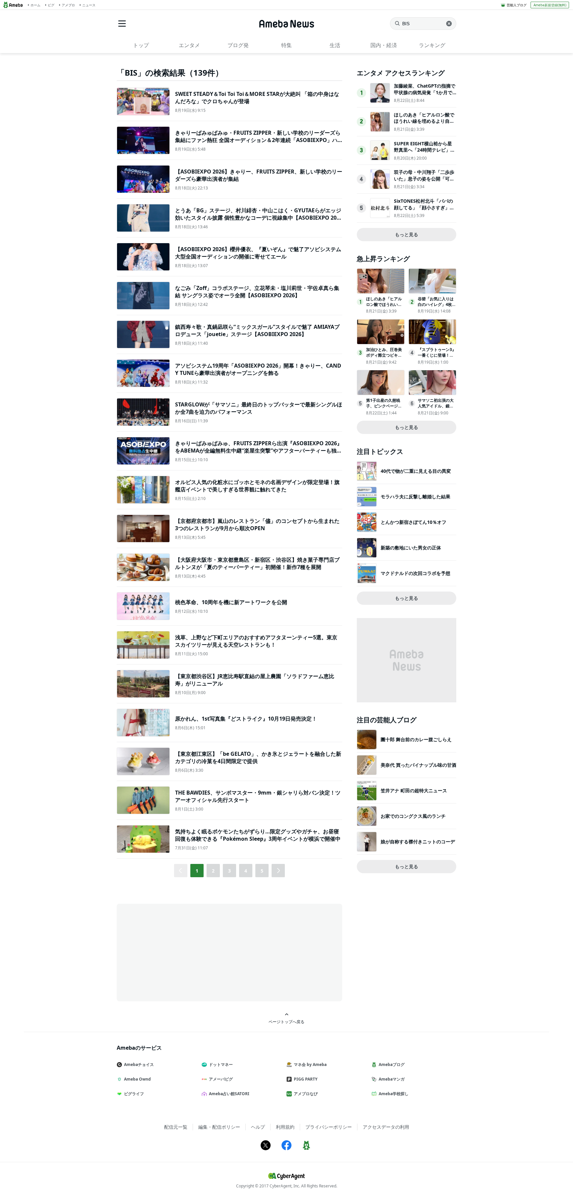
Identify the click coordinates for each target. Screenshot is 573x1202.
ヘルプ (258, 1127)
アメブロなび (306, 1093)
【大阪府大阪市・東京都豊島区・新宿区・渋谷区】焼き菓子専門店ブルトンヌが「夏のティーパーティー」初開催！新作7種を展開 (257, 563)
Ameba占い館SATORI (229, 1093)
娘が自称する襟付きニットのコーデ (418, 841)
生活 (335, 45)
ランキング (432, 45)
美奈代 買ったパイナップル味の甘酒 (418, 765)
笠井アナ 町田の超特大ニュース (414, 790)
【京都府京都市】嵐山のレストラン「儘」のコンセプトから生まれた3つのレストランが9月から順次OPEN (257, 524)
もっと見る (406, 234)
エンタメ (189, 45)
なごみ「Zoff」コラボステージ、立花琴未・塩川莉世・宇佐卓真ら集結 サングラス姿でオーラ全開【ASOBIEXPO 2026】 (257, 291)
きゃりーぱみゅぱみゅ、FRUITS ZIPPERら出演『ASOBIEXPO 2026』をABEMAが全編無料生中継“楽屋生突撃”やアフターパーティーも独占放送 (258, 451)
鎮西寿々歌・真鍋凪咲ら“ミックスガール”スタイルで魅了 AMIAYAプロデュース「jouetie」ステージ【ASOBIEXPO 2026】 (257, 330)
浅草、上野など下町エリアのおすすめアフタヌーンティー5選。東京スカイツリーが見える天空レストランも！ (256, 641)
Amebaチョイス (139, 1064)
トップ (141, 45)
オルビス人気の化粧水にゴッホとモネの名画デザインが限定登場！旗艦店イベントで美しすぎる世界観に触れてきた (257, 485)
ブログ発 (238, 45)
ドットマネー (221, 1064)
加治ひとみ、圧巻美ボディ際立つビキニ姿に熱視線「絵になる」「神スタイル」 (384, 358)
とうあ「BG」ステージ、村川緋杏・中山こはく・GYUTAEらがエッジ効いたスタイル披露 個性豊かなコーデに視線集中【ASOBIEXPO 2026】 (258, 218)
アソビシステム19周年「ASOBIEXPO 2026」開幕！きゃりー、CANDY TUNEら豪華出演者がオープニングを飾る (258, 369)
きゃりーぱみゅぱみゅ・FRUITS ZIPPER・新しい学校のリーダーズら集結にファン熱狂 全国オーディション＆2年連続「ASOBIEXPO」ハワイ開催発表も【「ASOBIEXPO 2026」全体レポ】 (258, 140)
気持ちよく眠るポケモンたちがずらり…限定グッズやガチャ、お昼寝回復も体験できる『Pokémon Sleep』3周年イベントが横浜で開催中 (258, 835)
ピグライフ (134, 1093)
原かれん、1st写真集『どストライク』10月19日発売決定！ (246, 718)
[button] (278, 870)
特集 (286, 45)
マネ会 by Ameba (310, 1064)
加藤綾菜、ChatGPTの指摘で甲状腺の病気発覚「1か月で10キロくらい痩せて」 (424, 92)
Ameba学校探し (394, 1093)
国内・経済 (383, 45)
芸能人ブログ (517, 5)
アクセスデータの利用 (386, 1127)
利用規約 (285, 1127)
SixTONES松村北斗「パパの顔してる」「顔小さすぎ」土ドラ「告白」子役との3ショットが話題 (424, 211)
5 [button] (262, 871)
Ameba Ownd (137, 1079)
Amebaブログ (392, 1064)
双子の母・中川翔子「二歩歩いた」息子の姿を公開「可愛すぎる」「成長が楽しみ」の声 (424, 182)
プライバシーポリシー (328, 1127)
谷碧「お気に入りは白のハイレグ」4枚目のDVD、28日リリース (437, 307)
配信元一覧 (175, 1127)
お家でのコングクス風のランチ (413, 816)
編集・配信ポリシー (219, 1127)
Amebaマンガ (392, 1079)
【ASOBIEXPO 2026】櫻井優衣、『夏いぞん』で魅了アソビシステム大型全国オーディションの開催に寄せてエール (258, 253)
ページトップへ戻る (286, 1021)
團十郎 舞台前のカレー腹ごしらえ (416, 739)
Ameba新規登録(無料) (550, 5)
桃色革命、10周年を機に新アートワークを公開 (231, 602)
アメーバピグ (221, 1079)
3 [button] (229, 871)
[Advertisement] (176, 951)
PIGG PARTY (305, 1079)
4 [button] (245, 871)
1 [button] (197, 871)
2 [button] (213, 871)
